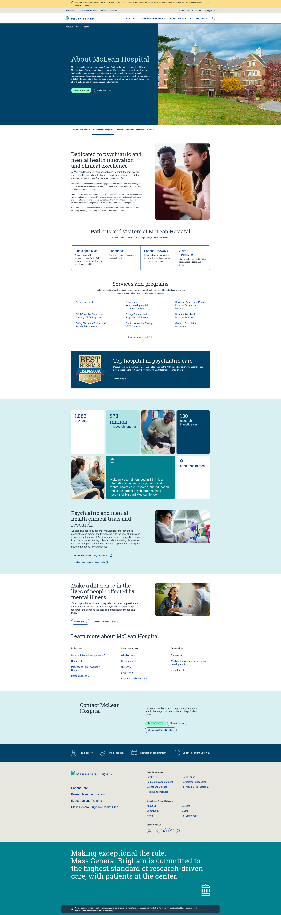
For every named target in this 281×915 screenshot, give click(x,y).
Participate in (194, 782)
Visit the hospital (81, 90)
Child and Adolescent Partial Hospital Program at (190, 305)
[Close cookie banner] (206, 909)
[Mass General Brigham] (80, 18)
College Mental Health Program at (137, 316)
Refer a (79, 676)
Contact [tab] (150, 130)
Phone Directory (177, 723)
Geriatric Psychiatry (185, 325)
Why (128, 655)
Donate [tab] (119, 130)
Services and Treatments (152, 18)
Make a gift (79, 622)
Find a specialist (104, 90)
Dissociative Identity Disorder (186, 316)
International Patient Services (161, 730)
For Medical (196, 786)
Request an (160, 782)
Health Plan (70, 10)
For (190, 815)
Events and (157, 786)
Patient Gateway (184, 10)
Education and (86, 801)
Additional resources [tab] (135, 130)
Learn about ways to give (105, 622)
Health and (157, 791)
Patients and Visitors (179, 18)
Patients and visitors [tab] (81, 130)
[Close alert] (208, 2)
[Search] (213, 18)
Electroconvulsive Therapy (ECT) (139, 325)
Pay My (152, 777)
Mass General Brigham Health (94, 807)
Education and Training (109, 10)
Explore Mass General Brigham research (91, 555)
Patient (79, 788)
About (151, 805)
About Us (69, 27)
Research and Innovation (88, 10)
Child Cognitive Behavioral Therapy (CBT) (89, 316)
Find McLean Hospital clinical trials (89, 562)
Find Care (130, 18)
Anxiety (84, 302)
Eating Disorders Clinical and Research (91, 325)
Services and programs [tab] (103, 130)
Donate (198, 10)
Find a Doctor (201, 18)
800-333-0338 (157, 723)
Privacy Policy (107, 911)
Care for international (87, 655)
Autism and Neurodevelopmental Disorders (136, 305)
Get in (188, 777)
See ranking (118, 378)
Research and (134, 678)
